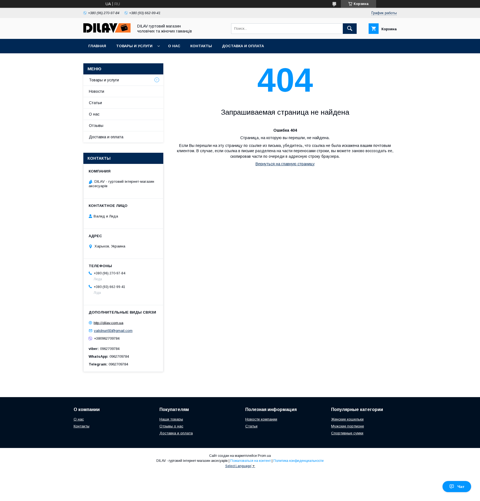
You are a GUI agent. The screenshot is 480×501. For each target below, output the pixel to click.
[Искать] (350, 28)
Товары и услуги (134, 46)
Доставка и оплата (243, 46)
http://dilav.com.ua (108, 322)
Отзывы (96, 125)
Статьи (95, 103)
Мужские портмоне (347, 426)
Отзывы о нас (171, 426)
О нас (174, 46)
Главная (97, 46)
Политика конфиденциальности (298, 461)
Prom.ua (264, 456)
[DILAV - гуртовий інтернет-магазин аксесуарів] (107, 31)
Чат (461, 486)
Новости (96, 91)
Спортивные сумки (347, 433)
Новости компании (261, 419)
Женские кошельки (347, 419)
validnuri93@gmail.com (113, 331)
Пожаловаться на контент (250, 461)
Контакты (201, 46)
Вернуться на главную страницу (285, 164)
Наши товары (171, 419)
